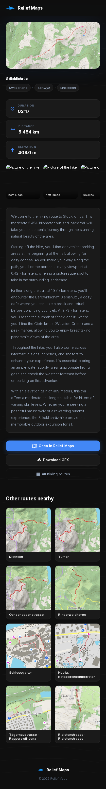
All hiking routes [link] (56, 474)
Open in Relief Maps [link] (56, 446)
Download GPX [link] (56, 460)
